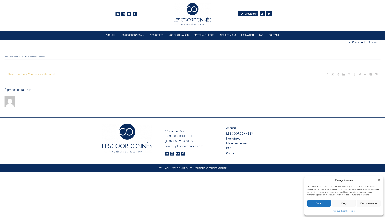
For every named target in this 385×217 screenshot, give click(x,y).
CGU (167, 168)
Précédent (358, 42)
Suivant (373, 42)
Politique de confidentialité (344, 211)
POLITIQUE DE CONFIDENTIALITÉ (210, 168)
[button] (378, 180)
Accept (319, 203)
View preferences (368, 203)
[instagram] (123, 14)
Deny (344, 203)
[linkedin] (118, 14)
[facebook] (135, 14)
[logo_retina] (192, 4)
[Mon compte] (262, 13)
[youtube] (129, 14)
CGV (161, 168)
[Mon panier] (269, 13)
